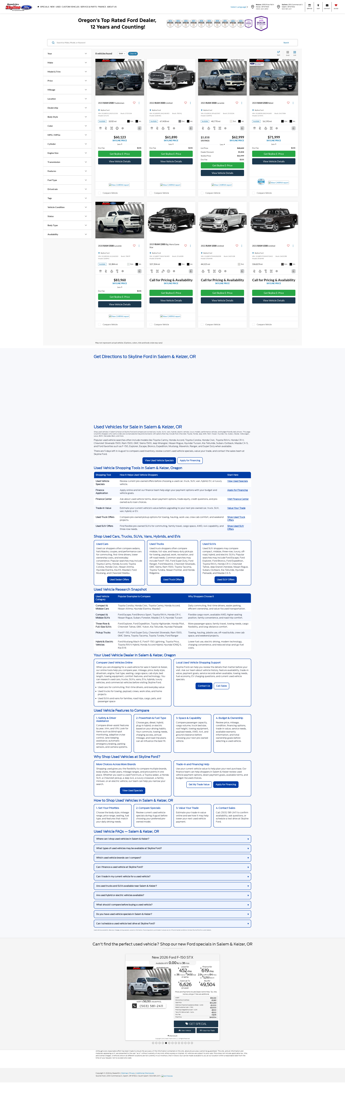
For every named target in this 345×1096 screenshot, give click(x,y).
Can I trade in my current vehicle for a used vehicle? (123, 876)
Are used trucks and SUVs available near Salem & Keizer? (126, 885)
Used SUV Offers (225, 579)
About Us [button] (112, 7)
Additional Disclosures (145, 1073)
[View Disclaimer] (122, 128)
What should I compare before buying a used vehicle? (124, 904)
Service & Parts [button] (88, 7)
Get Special (197, 1024)
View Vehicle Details (120, 161)
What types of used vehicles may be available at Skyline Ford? (129, 848)
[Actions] (139, 102)
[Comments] (139, 128)
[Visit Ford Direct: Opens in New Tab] (167, 1076)
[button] (141, 77)
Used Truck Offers (172, 579)
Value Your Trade (236, 508)
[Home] (38, 7)
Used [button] (58, 7)
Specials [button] (44, 7)
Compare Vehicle (110, 193)
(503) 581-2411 (151, 1006)
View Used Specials (237, 481)
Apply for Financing (190, 460)
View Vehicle (186, 1030)
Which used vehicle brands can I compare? (118, 857)
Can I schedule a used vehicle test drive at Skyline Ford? (125, 923)
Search (286, 43)
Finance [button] (102, 7)
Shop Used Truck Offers (236, 519)
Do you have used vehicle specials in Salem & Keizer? (124, 914)
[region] (119, 148)
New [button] (52, 7)
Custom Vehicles (70, 7)
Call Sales (221, 685)
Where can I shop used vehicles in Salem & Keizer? (122, 838)
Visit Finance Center (238, 499)
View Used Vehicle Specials (159, 460)
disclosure (173, 1036)
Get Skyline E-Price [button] (120, 153)
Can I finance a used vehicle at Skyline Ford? (119, 867)
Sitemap (124, 1073)
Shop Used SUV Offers (235, 527)
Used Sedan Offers (119, 579)
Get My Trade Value (199, 784)
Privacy (132, 1073)
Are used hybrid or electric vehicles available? (120, 895)
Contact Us (204, 685)
